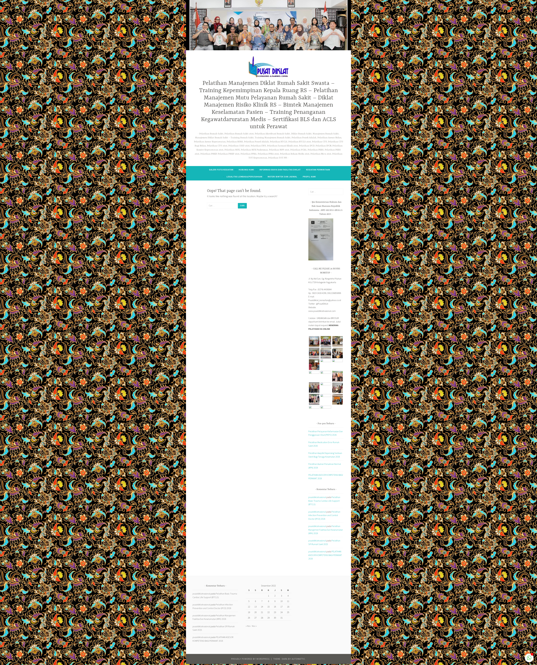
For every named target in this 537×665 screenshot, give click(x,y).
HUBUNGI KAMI (246, 169)
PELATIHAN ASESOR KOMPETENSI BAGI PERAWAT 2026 (325, 555)
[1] (529, 659)
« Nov (248, 626)
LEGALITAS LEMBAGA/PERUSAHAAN (244, 176)
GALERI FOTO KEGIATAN (221, 169)
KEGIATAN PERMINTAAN (318, 169)
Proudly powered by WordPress (250, 659)
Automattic (298, 659)
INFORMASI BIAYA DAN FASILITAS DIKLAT (280, 169)
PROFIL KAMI (309, 176)
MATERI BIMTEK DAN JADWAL (282, 176)
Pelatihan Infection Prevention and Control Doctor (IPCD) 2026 (324, 515)
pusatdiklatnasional (317, 497)
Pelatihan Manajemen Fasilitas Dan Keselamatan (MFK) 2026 (325, 530)
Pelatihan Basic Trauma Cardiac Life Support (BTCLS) (324, 501)
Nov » (254, 626)
